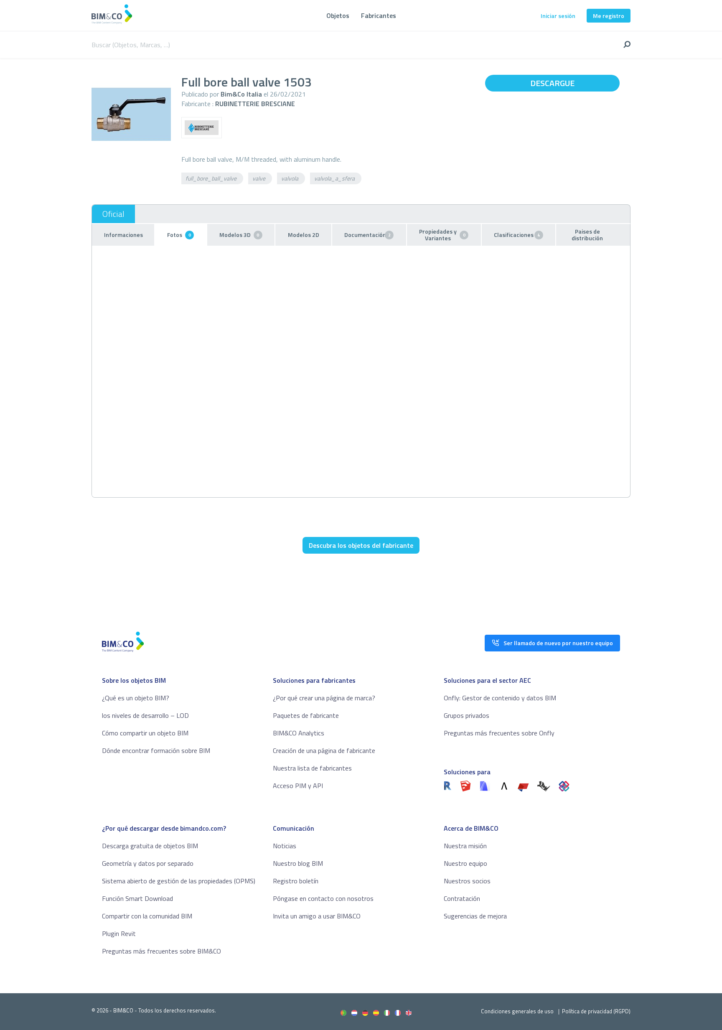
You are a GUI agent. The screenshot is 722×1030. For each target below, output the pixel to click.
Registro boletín (295, 881)
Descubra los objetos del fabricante (361, 545)
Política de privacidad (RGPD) (596, 1011)
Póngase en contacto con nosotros (323, 898)
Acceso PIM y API (298, 786)
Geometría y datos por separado (147, 863)
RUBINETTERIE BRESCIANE (255, 104)
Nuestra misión (465, 846)
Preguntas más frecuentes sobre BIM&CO (161, 951)
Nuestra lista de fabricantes (312, 768)
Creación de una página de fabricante (324, 750)
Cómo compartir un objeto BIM (145, 733)
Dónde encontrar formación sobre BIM (156, 750)
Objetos (337, 15)
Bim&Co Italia (241, 94)
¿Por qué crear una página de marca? (324, 698)
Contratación (462, 898)
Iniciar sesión (558, 15)
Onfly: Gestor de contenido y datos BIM (500, 698)
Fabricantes (378, 15)
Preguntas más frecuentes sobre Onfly (499, 733)
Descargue (552, 82)
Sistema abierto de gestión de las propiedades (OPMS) (178, 881)
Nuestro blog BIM (298, 863)
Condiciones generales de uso (517, 1011)
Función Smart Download (137, 898)
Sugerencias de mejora (475, 916)
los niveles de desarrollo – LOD (145, 715)
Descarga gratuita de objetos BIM (150, 846)
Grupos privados (466, 715)
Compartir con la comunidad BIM (147, 916)
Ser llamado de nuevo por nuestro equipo (558, 642)
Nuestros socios (467, 881)
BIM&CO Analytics (298, 733)
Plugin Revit (119, 933)
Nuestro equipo (465, 863)
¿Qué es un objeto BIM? (135, 698)
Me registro (608, 15)
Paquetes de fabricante (306, 715)
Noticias (284, 846)
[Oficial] (113, 214)
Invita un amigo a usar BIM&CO (317, 916)
